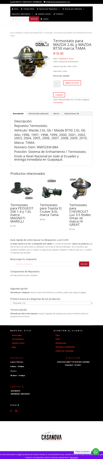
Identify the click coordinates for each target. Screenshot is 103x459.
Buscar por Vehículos (73, 9)
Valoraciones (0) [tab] (71, 113)
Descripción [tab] (18, 113)
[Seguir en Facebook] (11, 411)
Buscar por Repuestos (48, 9)
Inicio (16, 9)
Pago (58, 335)
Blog (14, 347)
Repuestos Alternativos (21, 14)
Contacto (59, 14)
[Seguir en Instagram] (16, 411)
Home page (16, 335)
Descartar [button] (74, 457)
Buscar (34, 19)
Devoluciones (61, 343)
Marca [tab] (56, 113)
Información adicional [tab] (38, 113)
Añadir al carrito (72, 83)
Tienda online (28, 9)
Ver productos (18, 339)
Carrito (45, 19)
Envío (58, 339)
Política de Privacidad (64, 351)
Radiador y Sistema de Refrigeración (29, 33)
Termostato (48, 33)
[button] (46, 43)
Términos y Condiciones (65, 347)
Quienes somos (44, 14)
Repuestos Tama (66, 58)
